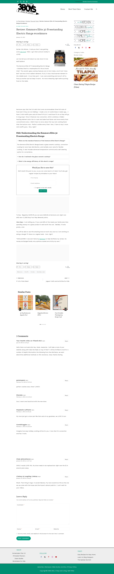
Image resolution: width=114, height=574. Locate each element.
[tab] (42, 146)
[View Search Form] (96, 9)
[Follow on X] (78, 47)
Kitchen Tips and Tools (32, 21)
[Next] (66, 309)
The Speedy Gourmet (84, 560)
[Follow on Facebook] (75, 47)
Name (19, 529)
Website (56, 529)
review (33, 272)
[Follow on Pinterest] (82, 47)
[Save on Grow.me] (42, 45)
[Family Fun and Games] (86, 36)
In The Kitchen (20, 21)
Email (37, 529)
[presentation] (25, 302)
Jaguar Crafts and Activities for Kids (57, 280)
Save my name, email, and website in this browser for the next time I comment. (41, 533)
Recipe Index (78, 55)
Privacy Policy (72, 567)
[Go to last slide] (20, 309)
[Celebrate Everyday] (86, 27)
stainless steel (41, 272)
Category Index (79, 52)
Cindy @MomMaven (23, 459)
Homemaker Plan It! (19, 553)
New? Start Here (74, 9)
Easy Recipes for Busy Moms (87, 554)
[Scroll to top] (110, 568)
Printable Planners (19, 556)
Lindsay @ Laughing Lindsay (26, 476)
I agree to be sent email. (43, 187)
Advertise (40, 567)
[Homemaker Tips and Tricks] (86, 31)
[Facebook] (17, 1)
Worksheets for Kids (19, 561)
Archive (63, 567)
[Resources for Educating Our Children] (86, 40)
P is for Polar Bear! (22, 280)
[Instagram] (23, 1)
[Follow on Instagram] (85, 47)
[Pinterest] (26, 1)
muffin (26, 272)
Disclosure (48, 567)
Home (62, 9)
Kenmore (42, 239)
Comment (20, 505)
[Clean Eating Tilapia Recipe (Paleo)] (86, 69)
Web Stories (56, 567)
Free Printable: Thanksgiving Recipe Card (59, 315)
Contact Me (88, 9)
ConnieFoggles (21, 425)
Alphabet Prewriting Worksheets (90, 1)
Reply (66, 341)
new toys (23, 52)
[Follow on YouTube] (89, 47)
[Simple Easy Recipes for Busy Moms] (86, 22)
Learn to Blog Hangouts (85, 557)
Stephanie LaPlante (23, 410)
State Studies (19, 558)
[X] (20, 1)
